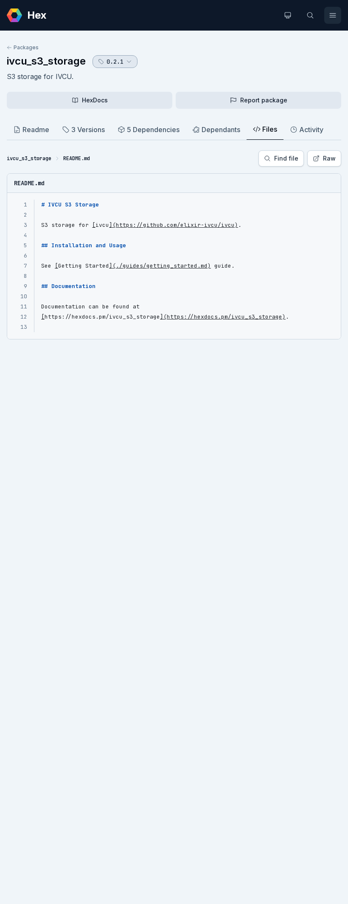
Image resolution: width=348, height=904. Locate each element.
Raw (329, 158)
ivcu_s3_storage (46, 61)
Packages (26, 47)
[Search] (310, 15)
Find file (286, 158)
